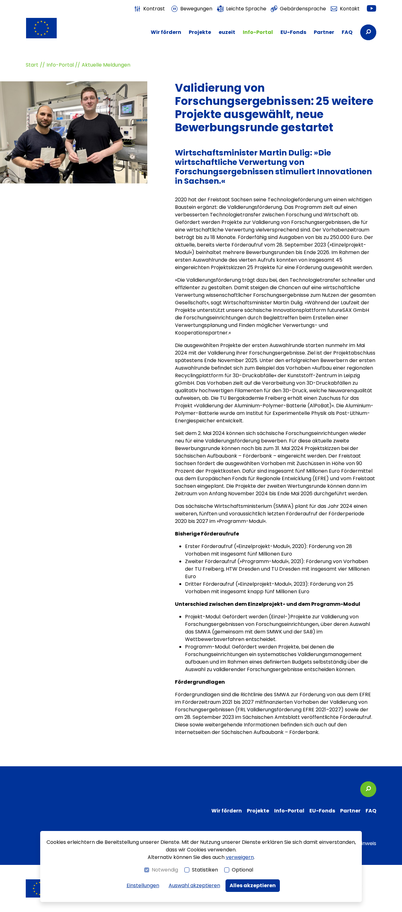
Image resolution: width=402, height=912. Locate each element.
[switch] (149, 9)
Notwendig (165, 869)
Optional (242, 869)
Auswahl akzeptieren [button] (194, 885)
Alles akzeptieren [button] (253, 885)
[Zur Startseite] (52, 28)
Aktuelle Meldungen (106, 64)
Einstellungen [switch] (143, 885)
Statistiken (205, 869)
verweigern (240, 857)
